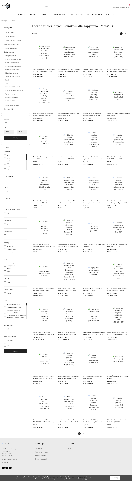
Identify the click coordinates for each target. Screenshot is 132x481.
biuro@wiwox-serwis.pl (9, 459)
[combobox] (42, 33)
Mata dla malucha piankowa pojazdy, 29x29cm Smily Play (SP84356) (68, 377)
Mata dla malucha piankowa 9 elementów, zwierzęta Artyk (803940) (44, 245)
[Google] (10, 468)
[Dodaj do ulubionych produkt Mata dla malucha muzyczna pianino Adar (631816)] (53, 127)
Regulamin (38, 448)
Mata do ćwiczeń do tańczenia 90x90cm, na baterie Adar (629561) (43, 333)
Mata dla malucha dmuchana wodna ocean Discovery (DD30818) (68, 158)
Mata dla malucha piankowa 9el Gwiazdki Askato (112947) (116, 158)
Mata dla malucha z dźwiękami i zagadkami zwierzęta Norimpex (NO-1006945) (93, 158)
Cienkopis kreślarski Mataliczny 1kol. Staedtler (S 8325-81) (69, 114)
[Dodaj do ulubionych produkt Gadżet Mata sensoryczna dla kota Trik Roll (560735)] (127, 83)
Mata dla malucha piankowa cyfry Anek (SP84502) (92, 377)
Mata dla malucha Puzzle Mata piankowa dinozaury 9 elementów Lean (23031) (67, 202)
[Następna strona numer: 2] (129, 33)
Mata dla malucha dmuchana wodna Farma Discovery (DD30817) (43, 289)
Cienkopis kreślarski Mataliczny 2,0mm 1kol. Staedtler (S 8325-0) (92, 114)
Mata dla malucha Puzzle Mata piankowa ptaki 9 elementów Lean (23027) (92, 202)
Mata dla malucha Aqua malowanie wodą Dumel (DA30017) (117, 245)
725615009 (5, 462)
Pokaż (15, 351)
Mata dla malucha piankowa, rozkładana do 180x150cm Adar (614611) (42, 202)
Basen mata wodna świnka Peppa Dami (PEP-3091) (94, 245)
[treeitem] (15, 32)
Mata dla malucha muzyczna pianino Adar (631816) (43, 158)
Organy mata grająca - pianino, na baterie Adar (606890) (92, 289)
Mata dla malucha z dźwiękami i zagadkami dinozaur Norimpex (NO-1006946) (68, 246)
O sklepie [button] (71, 444)
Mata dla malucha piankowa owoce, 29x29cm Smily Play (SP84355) (43, 377)
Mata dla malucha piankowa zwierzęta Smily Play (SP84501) (118, 421)
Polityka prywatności (41, 452)
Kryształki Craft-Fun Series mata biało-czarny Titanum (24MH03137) (93, 70)
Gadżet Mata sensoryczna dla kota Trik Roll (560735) (118, 114)
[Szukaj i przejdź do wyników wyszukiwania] (88, 6)
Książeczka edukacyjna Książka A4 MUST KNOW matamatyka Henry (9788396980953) (117, 333)
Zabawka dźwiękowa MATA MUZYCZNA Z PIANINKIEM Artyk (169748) (44, 421)
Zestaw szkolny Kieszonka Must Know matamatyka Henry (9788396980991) (94, 333)
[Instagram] (6, 468)
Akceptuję (115, 477)
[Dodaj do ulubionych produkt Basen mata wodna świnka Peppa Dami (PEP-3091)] (102, 214)
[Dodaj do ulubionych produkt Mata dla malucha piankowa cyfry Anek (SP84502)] (102, 346)
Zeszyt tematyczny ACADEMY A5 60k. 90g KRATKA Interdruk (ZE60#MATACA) (43, 114)
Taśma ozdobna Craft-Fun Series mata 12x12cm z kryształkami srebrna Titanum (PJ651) (44, 70)
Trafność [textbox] (34, 33)
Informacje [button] (39, 444)
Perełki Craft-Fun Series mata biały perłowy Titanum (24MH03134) (117, 70)
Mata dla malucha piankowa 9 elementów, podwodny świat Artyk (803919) (117, 202)
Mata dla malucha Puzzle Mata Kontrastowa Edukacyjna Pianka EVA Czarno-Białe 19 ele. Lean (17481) (68, 289)
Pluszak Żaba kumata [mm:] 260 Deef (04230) (118, 377)
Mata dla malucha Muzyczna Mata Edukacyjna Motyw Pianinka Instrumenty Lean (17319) (117, 289)
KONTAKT (72, 448)
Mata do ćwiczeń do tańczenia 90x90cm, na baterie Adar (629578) (68, 333)
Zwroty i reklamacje (41, 459)
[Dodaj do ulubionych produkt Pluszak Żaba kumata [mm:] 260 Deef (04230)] (127, 346)
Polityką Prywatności (48, 477)
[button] (22, 15)
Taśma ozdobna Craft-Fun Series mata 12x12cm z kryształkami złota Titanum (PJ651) (69, 70)
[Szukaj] (26, 123)
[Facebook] (3, 468)
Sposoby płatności (40, 455)
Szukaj (15, 138)
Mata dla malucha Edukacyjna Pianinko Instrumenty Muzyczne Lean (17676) (93, 421)
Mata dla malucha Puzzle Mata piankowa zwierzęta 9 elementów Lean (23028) (69, 421)
